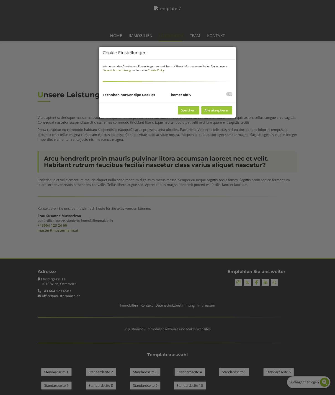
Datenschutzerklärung (117, 70)
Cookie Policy (156, 70)
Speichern (188, 110)
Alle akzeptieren (216, 110)
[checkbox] (229, 94)
